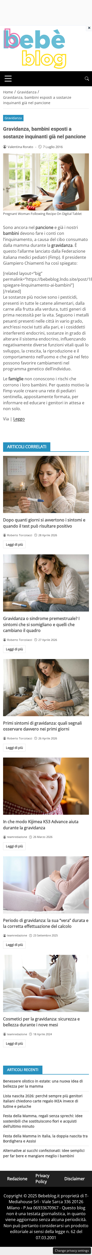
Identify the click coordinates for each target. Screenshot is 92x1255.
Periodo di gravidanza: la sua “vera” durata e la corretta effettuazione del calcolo (45, 923)
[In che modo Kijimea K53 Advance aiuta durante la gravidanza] (46, 786)
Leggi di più (14, 544)
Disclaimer (74, 1178)
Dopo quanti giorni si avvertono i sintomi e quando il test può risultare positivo (44, 523)
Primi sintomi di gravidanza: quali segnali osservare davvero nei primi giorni (42, 726)
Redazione (17, 1178)
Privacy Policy (42, 1178)
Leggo (19, 419)
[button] (87, 79)
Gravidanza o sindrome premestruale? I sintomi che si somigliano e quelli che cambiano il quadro (41, 624)
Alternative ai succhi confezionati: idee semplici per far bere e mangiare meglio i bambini (44, 1153)
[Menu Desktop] (8, 78)
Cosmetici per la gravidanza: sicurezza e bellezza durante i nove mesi (41, 1022)
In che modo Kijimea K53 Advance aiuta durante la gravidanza (40, 824)
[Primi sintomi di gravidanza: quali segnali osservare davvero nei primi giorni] (46, 687)
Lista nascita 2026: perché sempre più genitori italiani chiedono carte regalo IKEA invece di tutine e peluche (43, 1101)
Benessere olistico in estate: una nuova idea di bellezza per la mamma (43, 1084)
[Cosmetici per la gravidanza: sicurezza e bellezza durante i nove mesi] (46, 983)
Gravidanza (13, 118)
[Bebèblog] (34, 48)
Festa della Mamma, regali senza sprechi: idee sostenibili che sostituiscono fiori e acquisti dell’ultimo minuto (43, 1121)
